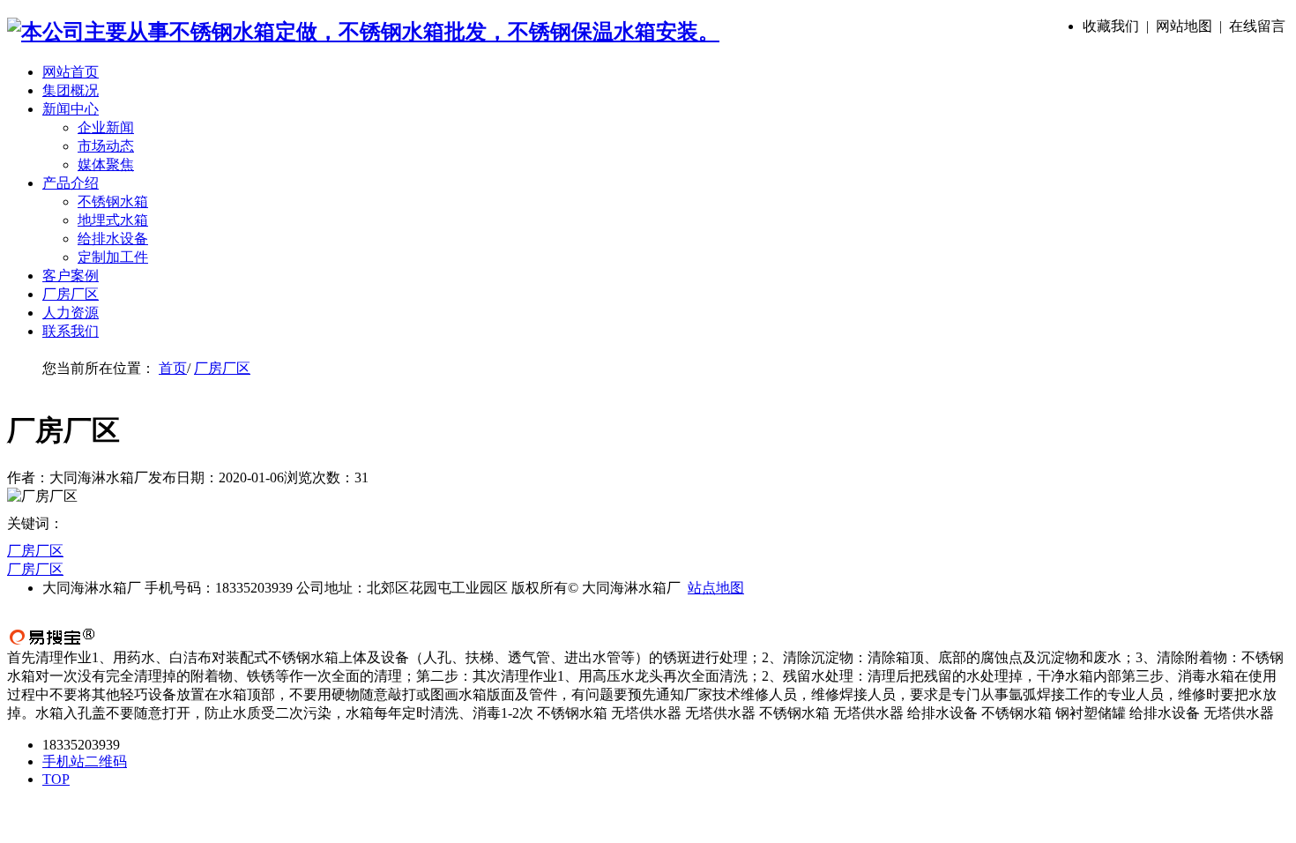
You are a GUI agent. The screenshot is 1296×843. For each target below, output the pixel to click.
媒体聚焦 (106, 164)
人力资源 (70, 312)
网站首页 (70, 71)
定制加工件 (113, 257)
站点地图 (716, 587)
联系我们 (70, 331)
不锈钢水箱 (113, 201)
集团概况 (70, 90)
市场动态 (106, 145)
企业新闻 (106, 127)
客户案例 (70, 275)
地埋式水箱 (113, 220)
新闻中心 (70, 108)
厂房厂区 (70, 294)
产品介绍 (70, 182)
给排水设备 (113, 238)
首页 (173, 368)
